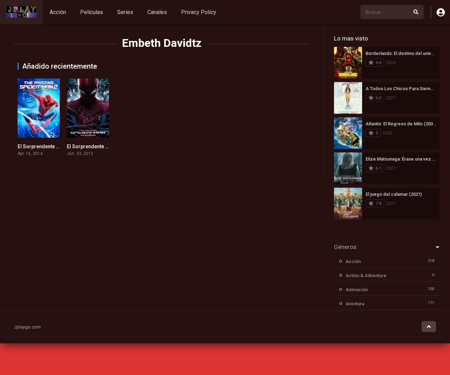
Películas (91, 12)
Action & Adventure (366, 275)
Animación (357, 289)
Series (125, 12)
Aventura (355, 303)
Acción (58, 12)
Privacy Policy (198, 12)
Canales (157, 12)
